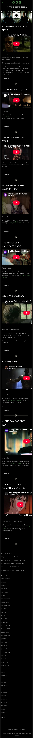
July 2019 (3, 655)
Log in (2, 721)
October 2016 (5, 679)
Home (4, 733)
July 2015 (3, 695)
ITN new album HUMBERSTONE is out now (12, 567)
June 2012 (4, 712)
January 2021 (4, 622)
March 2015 (4, 706)
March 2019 (4, 662)
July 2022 (3, 582)
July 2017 (3, 672)
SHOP (23, 733)
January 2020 (4, 649)
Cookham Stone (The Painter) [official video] (13, 560)
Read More (6, 78)
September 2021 (5, 605)
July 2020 (3, 639)
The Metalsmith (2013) (14, 89)
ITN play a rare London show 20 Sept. (11, 557)
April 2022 (4, 589)
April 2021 (4, 615)
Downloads (28, 733)
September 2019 (5, 652)
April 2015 (4, 702)
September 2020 (5, 635)
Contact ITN (17, 735)
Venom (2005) (9, 361)
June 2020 (4, 642)
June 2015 (4, 699)
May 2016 (3, 682)
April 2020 (4, 645)
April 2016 (4, 685)
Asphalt (8, 117)
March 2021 (4, 619)
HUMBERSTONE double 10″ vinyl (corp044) (12, 563)
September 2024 (5, 578)
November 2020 (5, 629)
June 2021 (4, 609)
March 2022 (4, 592)
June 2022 (4, 585)
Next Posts (25, 549)
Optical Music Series (16, 733)
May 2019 (3, 659)
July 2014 (3, 709)
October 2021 (5, 602)
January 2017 (4, 675)
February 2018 (5, 665)
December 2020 (5, 625)
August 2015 (4, 692)
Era (13, 337)
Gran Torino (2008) (13, 296)
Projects (9, 733)
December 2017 (5, 669)
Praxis (8, 165)
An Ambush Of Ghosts (14, 222)
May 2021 (3, 612)
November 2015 (5, 689)
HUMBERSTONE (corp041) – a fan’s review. (12, 570)
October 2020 (5, 632)
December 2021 (5, 599)
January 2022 (4, 595)
